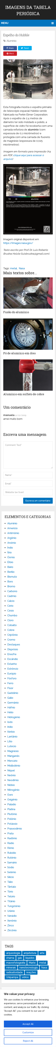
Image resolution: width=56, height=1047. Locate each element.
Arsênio (11, 542)
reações (31, 972)
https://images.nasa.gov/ (18, 243)
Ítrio (9, 552)
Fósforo (11, 678)
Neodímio (13, 780)
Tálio (10, 881)
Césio (10, 610)
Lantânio (12, 736)
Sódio (10, 867)
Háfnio (11, 707)
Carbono (12, 591)
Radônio (12, 838)
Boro (10, 581)
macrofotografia (15, 962)
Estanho (12, 663)
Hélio (10, 712)
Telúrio (11, 896)
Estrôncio (12, 668)
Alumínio (11, 40)
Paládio (11, 804)
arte (42, 953)
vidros (25, 977)
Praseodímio (14, 828)
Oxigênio (12, 799)
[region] (28, 1018)
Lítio (9, 741)
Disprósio (12, 649)
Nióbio (11, 785)
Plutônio (12, 814)
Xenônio (12, 920)
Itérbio (11, 731)
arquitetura (30, 953)
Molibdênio (13, 765)
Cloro (10, 620)
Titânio (11, 901)
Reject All (28, 1041)
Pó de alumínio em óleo (19, 353)
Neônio (11, 775)
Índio (10, 547)
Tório (10, 891)
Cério (10, 605)
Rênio (10, 848)
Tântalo (11, 886)
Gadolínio (12, 692)
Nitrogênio (13, 789)
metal (13, 268)
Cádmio (11, 596)
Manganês (13, 755)
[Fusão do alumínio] (28, 293)
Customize (28, 1032)
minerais (11, 967)
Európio (11, 673)
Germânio (13, 702)
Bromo (11, 586)
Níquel (11, 770)
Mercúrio (12, 760)
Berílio (10, 571)
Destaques (13, 644)
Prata (10, 833)
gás (20, 957)
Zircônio (12, 930)
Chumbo (12, 615)
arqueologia (13, 953)
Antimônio (13, 533)
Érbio (10, 562)
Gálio (10, 697)
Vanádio (12, 915)
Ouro (10, 794)
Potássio (12, 823)
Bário (10, 567)
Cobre (10, 630)
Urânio (11, 910)
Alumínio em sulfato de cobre (23, 394)
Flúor (10, 688)
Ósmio (11, 557)
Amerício (12, 528)
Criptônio (12, 634)
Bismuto (12, 576)
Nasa (22, 268)
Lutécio (11, 746)
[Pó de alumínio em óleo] (28, 334)
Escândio (12, 659)
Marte (32, 962)
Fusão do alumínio (16, 312)
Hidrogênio (13, 717)
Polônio (11, 818)
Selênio (11, 872)
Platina (11, 809)
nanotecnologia (28, 967)
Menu (4, 23)
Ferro (10, 683)
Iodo (10, 722)
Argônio (11, 537)
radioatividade (14, 972)
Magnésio (13, 751)
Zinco (10, 925)
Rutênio (11, 857)
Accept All (28, 1024)
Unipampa (12, 977)
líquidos (30, 957)
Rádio (10, 843)
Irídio (10, 726)
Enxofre (11, 654)
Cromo (11, 639)
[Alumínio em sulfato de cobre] (28, 375)
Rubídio (11, 852)
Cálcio (10, 600)
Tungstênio (13, 906)
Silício (10, 877)
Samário (12, 862)
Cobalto (12, 625)
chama (10, 957)
